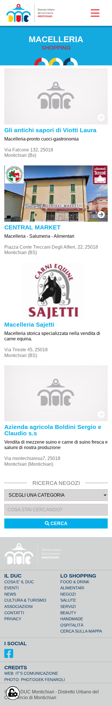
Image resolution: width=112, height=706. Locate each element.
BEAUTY (68, 613)
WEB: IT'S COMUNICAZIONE (31, 673)
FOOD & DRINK (74, 582)
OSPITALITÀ (71, 625)
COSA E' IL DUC (19, 582)
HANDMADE (71, 619)
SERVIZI (68, 606)
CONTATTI (14, 613)
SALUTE (68, 600)
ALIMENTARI (72, 588)
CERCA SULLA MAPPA (81, 631)
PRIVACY (12, 619)
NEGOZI (68, 594)
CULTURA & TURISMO (25, 600)
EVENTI (11, 588)
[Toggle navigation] (95, 13)
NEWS (10, 594)
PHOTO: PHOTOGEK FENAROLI (34, 679)
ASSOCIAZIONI (18, 606)
